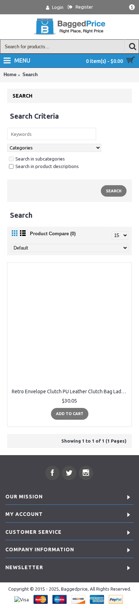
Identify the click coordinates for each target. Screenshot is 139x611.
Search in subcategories (40, 158)
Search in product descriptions (47, 166)
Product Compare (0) (53, 233)
